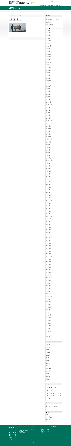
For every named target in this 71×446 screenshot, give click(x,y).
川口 (47, 354)
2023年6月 (48, 91)
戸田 (47, 357)
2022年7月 (48, 109)
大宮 (47, 352)
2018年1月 (48, 195)
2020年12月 (48, 139)
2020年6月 (48, 149)
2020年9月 (48, 144)
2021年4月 (48, 133)
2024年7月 (48, 70)
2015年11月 (48, 237)
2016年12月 (48, 216)
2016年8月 (48, 222)
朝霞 (47, 363)
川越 (47, 355)
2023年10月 (48, 85)
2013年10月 (48, 277)
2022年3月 (48, 115)
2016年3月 (48, 230)
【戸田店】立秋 (48, 21)
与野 (47, 346)
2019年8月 (48, 165)
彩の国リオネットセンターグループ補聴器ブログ (13, 433)
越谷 (47, 376)
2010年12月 (48, 331)
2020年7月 (48, 147)
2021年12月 (48, 120)
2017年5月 (48, 208)
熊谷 (47, 370)
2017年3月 (48, 211)
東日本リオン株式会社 (50, 408)
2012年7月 (48, 301)
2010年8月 (48, 338)
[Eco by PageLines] (33, 443)
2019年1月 (48, 176)
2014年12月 (48, 254)
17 (47, 393)
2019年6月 (48, 168)
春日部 (47, 362)
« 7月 (49, 398)
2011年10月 (48, 315)
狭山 (47, 371)
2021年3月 (48, 134)
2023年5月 (48, 93)
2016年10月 (48, 219)
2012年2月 (48, 309)
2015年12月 (48, 235)
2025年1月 (48, 61)
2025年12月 (48, 43)
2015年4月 (48, 248)
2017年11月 (48, 198)
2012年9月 (48, 298)
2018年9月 (48, 182)
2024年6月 (48, 72)
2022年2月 (48, 117)
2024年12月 (48, 62)
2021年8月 (48, 126)
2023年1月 (48, 99)
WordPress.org (48, 419)
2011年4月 (48, 325)
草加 (47, 373)
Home (21, 429)
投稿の (48, 416)
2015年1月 (48, 253)
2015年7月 (48, 243)
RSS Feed (32, 429)
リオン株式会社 (48, 404)
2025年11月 (48, 45)
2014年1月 (48, 272)
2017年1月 (48, 214)
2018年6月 (48, 187)
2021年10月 (48, 123)
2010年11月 (48, 333)
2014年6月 (48, 264)
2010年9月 (48, 336)
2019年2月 (48, 174)
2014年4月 (48, 267)
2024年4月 (48, 75)
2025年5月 (48, 54)
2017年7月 (48, 205)
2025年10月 (48, 46)
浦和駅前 (47, 368)
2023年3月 (48, 96)
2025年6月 (48, 53)
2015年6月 (48, 245)
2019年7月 (48, 166)
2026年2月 (48, 40)
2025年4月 (48, 56)
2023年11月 (48, 83)
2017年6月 (48, 206)
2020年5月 (48, 150)
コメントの (49, 417)
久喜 (47, 347)
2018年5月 (48, 189)
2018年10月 (48, 181)
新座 (47, 360)
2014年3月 (48, 269)
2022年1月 (48, 118)
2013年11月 (48, 275)
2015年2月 (48, 251)
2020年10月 (48, 142)
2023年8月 (48, 88)
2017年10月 (48, 200)
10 (47, 392)
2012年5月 (48, 304)
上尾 (47, 344)
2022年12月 (48, 101)
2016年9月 (48, 221)
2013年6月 (48, 283)
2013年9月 (48, 278)
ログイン (47, 414)
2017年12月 (48, 197)
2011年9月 (48, 317)
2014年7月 (48, 262)
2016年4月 (48, 229)
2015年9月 (48, 240)
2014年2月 (48, 270)
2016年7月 (48, 224)
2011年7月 (48, 320)
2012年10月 (48, 296)
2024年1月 (48, 80)
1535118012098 (14, 19)
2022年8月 (48, 107)
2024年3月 (48, 77)
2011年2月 (48, 328)
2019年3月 (48, 173)
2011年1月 (48, 330)
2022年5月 (48, 112)
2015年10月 (48, 238)
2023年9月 (48, 86)
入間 (47, 349)
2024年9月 (48, 67)
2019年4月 (48, 171)
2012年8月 (48, 299)
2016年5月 (48, 227)
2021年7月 (48, 128)
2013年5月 (48, 285)
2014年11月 (48, 256)
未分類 (17, 20)
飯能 (47, 378)
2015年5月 (48, 246)
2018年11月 (48, 179)
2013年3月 (48, 288)
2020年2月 (48, 155)
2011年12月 (48, 312)
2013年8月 (48, 280)
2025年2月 (48, 59)
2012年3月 (48, 307)
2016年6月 (48, 226)
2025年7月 (48, 51)
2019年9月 (48, 163)
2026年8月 (48, 30)
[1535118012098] (17, 32)
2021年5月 (48, 131)
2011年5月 (48, 323)
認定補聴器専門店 (22, 432)
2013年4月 (48, 286)
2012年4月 (48, 306)
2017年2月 (48, 213)
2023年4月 (48, 94)
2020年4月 (48, 152)
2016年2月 (48, 232)
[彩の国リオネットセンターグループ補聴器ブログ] (21, 4)
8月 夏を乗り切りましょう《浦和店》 (52, 19)
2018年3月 (48, 192)
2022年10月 (48, 104)
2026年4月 (48, 37)
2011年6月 (48, 322)
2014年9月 (48, 259)
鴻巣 (47, 379)
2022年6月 (48, 110)
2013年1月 (48, 291)
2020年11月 (48, 141)
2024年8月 (48, 69)
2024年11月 (48, 64)
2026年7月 (48, 32)
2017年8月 (48, 203)
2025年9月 (48, 48)
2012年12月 (48, 293)
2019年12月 (48, 158)
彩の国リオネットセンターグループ (52, 406)
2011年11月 (48, 314)
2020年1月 (48, 157)
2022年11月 (48, 102)
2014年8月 (48, 261)
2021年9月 (48, 125)
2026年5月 (48, 35)
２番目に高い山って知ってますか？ (16, 15)
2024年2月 (48, 78)
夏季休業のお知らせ (49, 22)
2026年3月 (48, 38)
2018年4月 (48, 190)
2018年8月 (48, 184)
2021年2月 (48, 136)
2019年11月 (48, 160)
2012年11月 (48, 294)
